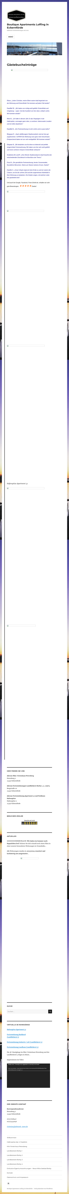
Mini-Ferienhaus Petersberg (17, 1146)
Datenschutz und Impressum (17, 1177)
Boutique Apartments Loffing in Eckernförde (20, 1188)
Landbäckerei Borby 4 (15, 1164)
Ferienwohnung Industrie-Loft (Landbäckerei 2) (24, 1042)
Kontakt (10, 1173)
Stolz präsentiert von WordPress (43, 1188)
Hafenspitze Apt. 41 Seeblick (17, 1142)
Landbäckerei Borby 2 (15, 1155)
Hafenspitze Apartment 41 (16, 1029)
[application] (28, 1075)
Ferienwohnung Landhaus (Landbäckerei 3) (22, 1047)
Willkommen (11, 1138)
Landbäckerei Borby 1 (14, 1151)
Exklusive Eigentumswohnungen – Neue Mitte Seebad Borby (29, 1168)
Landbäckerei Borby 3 (15, 1160)
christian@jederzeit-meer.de (17, 1126)
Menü (10, 37)
